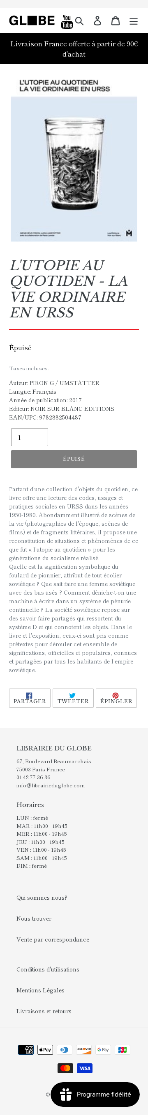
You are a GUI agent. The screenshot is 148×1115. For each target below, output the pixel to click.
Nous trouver (33, 918)
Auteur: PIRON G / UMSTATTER (54, 383)
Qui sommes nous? (41, 897)
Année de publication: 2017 (45, 400)
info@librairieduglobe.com (50, 785)
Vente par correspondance (52, 939)
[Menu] (134, 20)
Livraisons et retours (44, 1011)
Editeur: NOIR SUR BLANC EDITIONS (61, 408)
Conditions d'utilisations (47, 969)
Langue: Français (32, 391)
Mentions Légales (40, 990)
